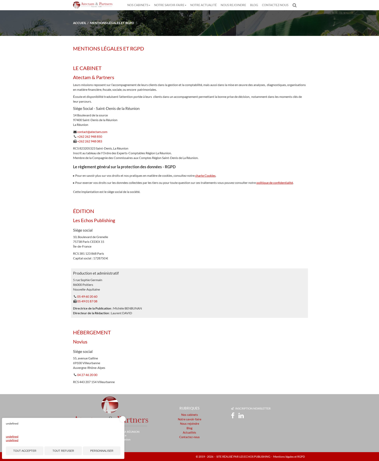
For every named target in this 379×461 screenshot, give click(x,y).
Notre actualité (203, 5)
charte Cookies (205, 175)
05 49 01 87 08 (87, 301)
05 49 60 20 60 (87, 296)
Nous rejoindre (233, 5)
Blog (254, 5)
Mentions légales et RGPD (289, 456)
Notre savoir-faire (169, 5)
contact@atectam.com (92, 132)
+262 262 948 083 (89, 141)
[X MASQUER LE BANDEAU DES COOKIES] (123, 419)
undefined (12, 436)
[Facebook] (233, 415)
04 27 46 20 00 (87, 375)
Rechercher (295, 5)
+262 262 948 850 (89, 136)
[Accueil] (110, 412)
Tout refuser (63, 450)
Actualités (189, 432)
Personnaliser (101, 450)
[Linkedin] (241, 415)
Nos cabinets (137, 5)
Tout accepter (24, 450)
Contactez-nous (275, 5)
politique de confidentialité (274, 182)
